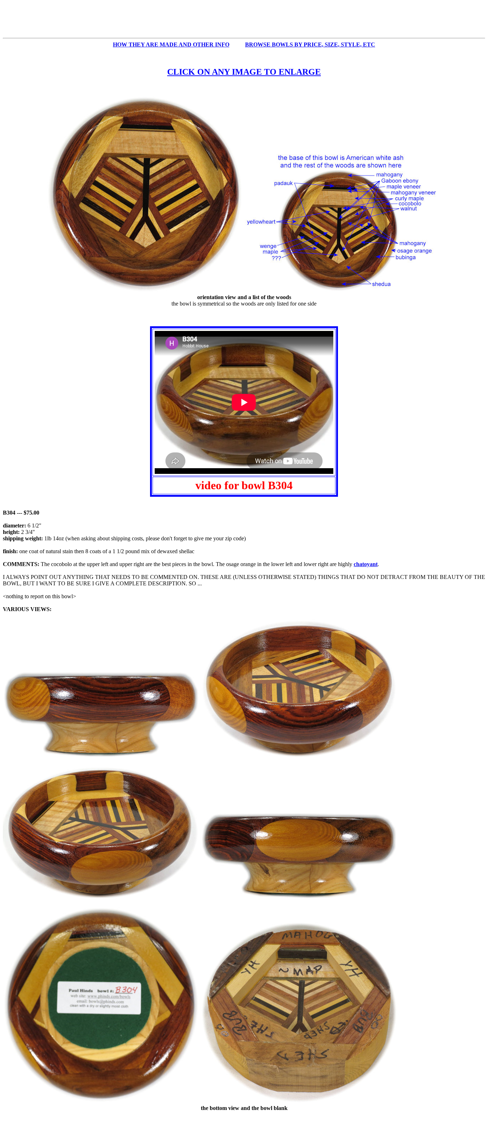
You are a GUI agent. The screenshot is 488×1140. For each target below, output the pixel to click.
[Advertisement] (244, 19)
